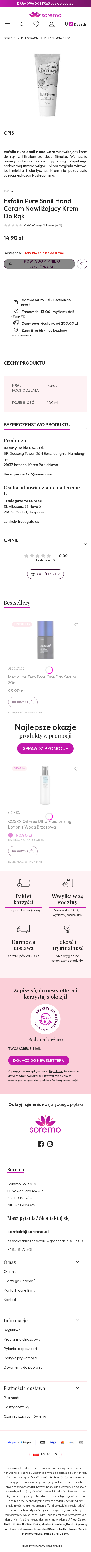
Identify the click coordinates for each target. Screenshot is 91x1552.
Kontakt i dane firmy (19, 1290)
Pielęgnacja (30, 38)
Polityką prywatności (65, 1080)
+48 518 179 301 (19, 1249)
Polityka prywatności (20, 1358)
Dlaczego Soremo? (19, 1280)
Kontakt (10, 1299)
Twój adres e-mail (24, 1049)
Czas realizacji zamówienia (25, 1416)
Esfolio (9, 191)
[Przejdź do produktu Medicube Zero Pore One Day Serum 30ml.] (45, 640)
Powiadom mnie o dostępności (42, 264)
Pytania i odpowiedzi (20, 1348)
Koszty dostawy (16, 1407)
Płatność (11, 1397)
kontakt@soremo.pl (28, 1231)
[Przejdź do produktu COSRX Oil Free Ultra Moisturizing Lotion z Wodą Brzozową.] (45, 784)
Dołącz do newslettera (38, 1060)
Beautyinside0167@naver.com (28, 474)
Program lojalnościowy (22, 1339)
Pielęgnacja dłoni (57, 38)
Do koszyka (20, 702)
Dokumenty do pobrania (23, 1367)
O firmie (10, 1271)
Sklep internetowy (40, 1546)
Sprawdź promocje (45, 748)
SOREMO (10, 38)
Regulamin (56, 1071)
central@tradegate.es (21, 521)
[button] (7, 25)
